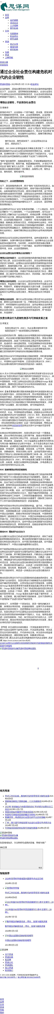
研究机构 (14, 49)
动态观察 (14, 20)
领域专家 (14, 47)
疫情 (40, 643)
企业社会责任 (6, 643)
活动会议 (14, 23)
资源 (7, 41)
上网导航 (9, 57)
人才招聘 (14, 25)
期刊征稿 (14, 28)
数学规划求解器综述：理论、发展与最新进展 (25, 926)
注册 (6, 62)
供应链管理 (17, 425)
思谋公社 (9, 962)
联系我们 (9, 970)
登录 (2, 62)
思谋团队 (9, 965)
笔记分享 (14, 44)
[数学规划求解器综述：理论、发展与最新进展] (26, 921)
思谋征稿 (9, 957)
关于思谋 (9, 954)
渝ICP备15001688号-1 (8, 977)
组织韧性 (46, 643)
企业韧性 (16, 643)
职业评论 (14, 36)
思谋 (7, 55)
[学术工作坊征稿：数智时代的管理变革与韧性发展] (12, 888)
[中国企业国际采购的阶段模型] (19, 936)
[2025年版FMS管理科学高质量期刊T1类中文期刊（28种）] (29, 905)
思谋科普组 (5, 84)
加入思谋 (9, 968)
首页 (7, 15)
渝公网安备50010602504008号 (29, 977)
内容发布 (4, 65)
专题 (7, 52)
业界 (7, 18)
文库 (7, 31)
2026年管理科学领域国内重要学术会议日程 (24, 879)
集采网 (8, 960)
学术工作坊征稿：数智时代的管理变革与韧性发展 (27, 893)
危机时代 (34, 643)
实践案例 (14, 33)
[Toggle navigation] (1, 1)
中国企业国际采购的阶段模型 (18, 940)
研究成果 (14, 39)
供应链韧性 (25, 643)
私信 (40, 868)
